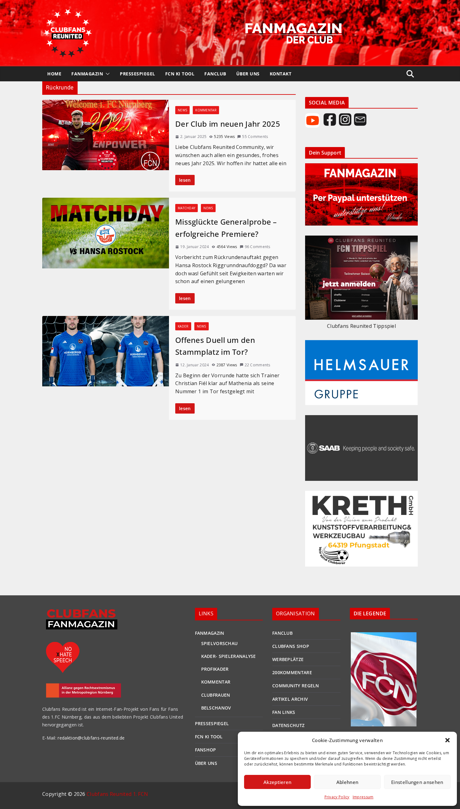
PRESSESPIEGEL (137, 74)
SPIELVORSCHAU (219, 643)
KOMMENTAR (216, 682)
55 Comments (255, 136)
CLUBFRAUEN (215, 695)
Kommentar (206, 110)
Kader (183, 326)
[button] (447, 740)
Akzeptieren (277, 782)
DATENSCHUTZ (288, 725)
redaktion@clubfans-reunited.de (90, 738)
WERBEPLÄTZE (288, 659)
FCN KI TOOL (180, 74)
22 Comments (257, 365)
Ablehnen (347, 782)
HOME (54, 74)
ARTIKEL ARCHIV (290, 699)
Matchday (186, 208)
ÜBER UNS (248, 74)
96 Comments (257, 246)
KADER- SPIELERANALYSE (228, 656)
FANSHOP (205, 750)
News (182, 110)
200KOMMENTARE (292, 672)
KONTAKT (281, 74)
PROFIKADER (215, 669)
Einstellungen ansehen (417, 782)
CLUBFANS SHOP (290, 646)
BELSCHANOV (216, 708)
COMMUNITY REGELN (295, 686)
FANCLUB (215, 74)
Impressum (363, 797)
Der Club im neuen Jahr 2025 (227, 124)
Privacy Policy (337, 797)
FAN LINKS (283, 712)
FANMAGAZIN (87, 74)
